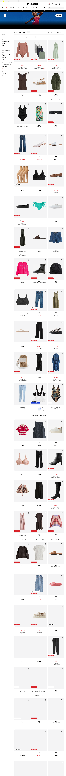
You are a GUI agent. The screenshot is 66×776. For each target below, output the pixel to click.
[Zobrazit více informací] (22, 69)
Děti (12, 4)
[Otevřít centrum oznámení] (56, 4)
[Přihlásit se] (52, 4)
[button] (50, 32)
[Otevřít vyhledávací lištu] (49, 7)
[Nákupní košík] (63, 4)
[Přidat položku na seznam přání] (28, 41)
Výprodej (23, 36)
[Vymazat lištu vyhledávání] (63, 7)
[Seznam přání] (59, 4)
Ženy (3, 4)
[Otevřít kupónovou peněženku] (49, 4)
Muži (8, 4)
